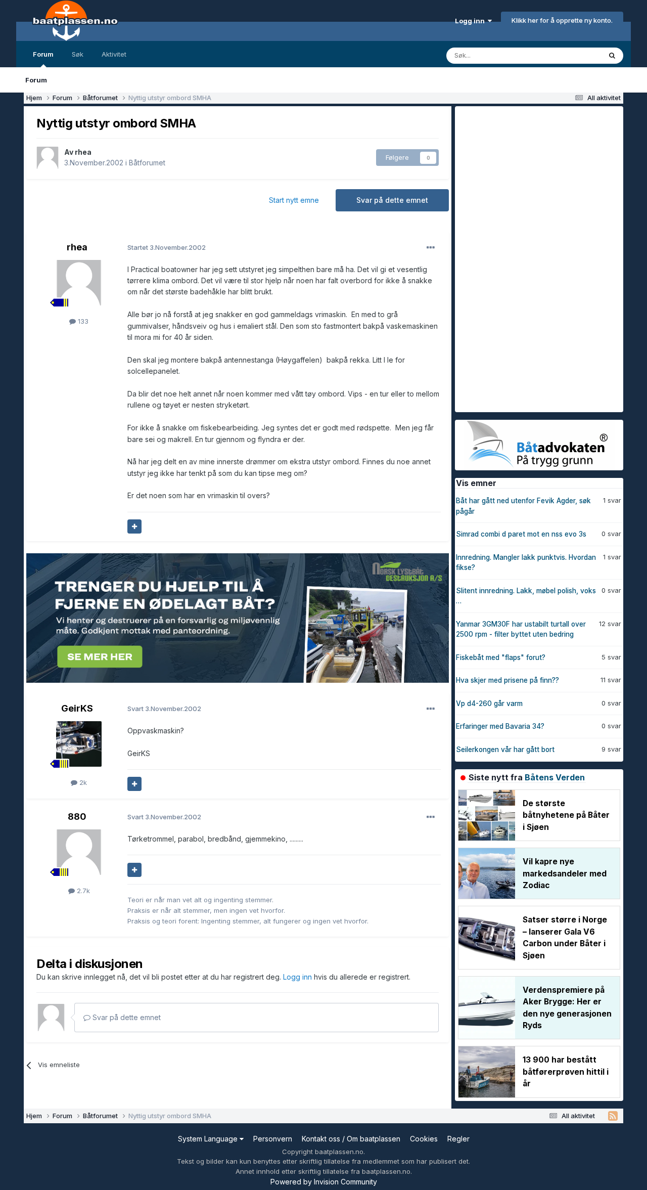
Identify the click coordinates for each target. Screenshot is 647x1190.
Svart (164, 708)
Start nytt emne (294, 200)
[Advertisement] (531, 258)
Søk (77, 54)
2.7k (82, 891)
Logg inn (471, 21)
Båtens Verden (555, 777)
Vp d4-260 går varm (489, 703)
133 (82, 321)
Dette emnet (568, 55)
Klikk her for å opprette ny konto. (562, 20)
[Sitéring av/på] (134, 526)
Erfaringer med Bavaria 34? (500, 726)
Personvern (272, 1138)
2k (82, 782)
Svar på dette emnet (392, 200)
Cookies (424, 1138)
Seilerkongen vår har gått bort (505, 749)
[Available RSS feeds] (613, 1116)
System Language (209, 1138)
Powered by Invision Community (323, 1181)
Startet (166, 247)
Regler (458, 1138)
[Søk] (612, 56)
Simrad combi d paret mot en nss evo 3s (521, 534)
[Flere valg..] (431, 248)
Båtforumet (147, 162)
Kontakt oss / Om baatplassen (351, 1138)
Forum (43, 54)
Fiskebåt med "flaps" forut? (500, 657)
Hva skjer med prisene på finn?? (507, 680)
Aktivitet (114, 54)
